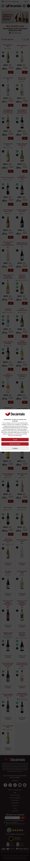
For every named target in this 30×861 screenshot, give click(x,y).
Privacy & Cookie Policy (15, 435)
